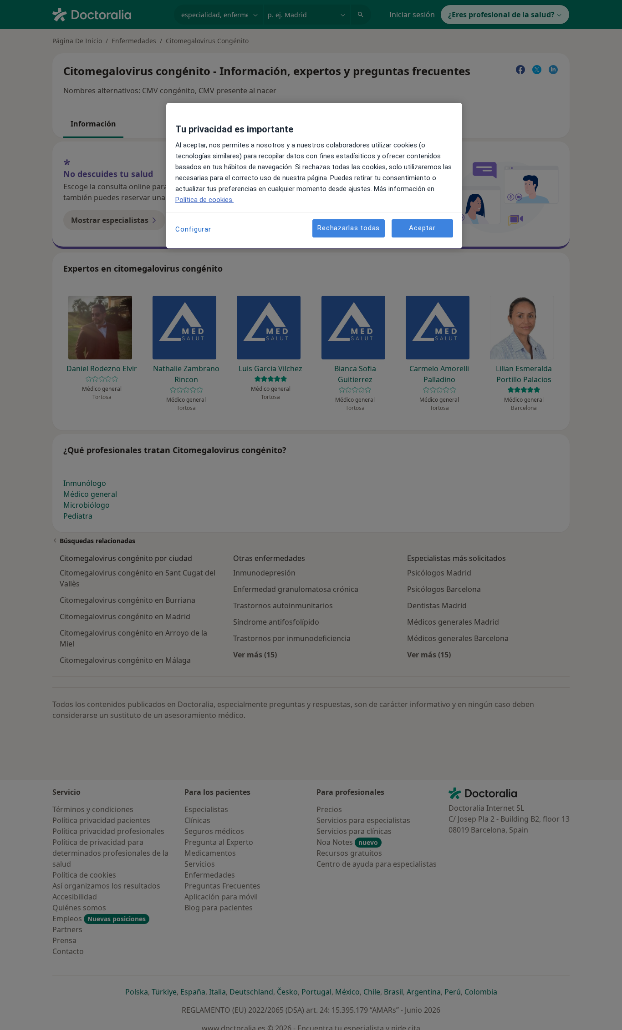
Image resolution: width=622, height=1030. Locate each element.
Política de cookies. (204, 200)
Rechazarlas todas (348, 228)
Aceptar (422, 228)
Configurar (193, 229)
